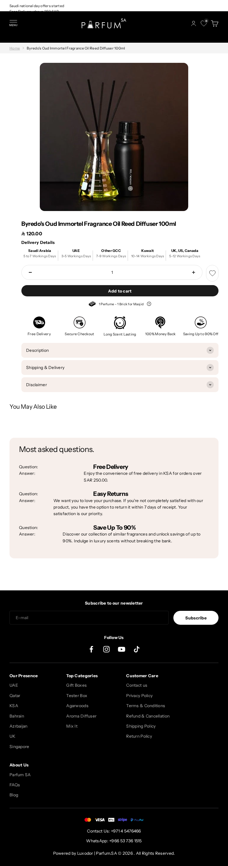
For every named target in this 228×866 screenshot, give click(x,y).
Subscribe (196, 618)
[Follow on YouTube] (122, 649)
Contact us (136, 685)
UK (13, 736)
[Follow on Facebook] (91, 649)
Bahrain (17, 716)
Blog (14, 795)
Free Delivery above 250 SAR (34, 11)
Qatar (15, 695)
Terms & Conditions (145, 705)
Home (15, 48)
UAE (14, 685)
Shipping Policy (141, 726)
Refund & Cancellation (148, 716)
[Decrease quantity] (30, 272)
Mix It (71, 726)
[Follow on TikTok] (137, 649)
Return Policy (139, 736)
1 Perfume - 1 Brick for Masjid (119, 305)
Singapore (19, 746)
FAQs (15, 784)
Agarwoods (77, 705)
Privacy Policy (139, 695)
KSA (14, 705)
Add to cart (120, 291)
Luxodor (85, 853)
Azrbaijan (19, 726)
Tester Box (76, 695)
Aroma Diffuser (81, 716)
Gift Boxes (76, 685)
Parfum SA (20, 774)
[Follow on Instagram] (106, 649)
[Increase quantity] (193, 272)
